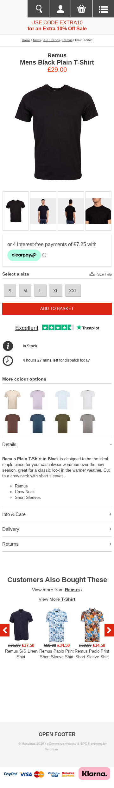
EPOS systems (91, 743)
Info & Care (14, 514)
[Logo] (13, 9)
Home (26, 40)
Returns (10, 544)
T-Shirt (68, 599)
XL (55, 291)
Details (9, 444)
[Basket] (81, 9)
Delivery (10, 529)
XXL (73, 291)
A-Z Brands (51, 40)
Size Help (104, 274)
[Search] (38, 9)
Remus (67, 40)
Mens (37, 40)
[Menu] (103, 9)
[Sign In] (60, 9)
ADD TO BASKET (57, 308)
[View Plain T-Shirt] (12, 392)
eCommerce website (61, 743)
